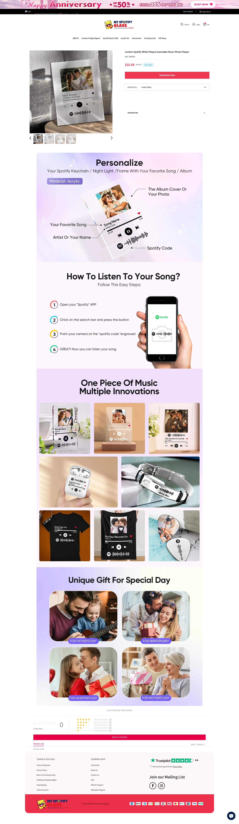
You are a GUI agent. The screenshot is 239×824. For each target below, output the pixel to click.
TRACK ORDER (188, 12)
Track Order (95, 765)
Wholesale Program (98, 790)
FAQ (92, 780)
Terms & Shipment (43, 765)
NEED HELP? (206, 12)
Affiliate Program (97, 785)
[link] (90, 38)
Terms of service (42, 790)
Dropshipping (42, 785)
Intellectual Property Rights (46, 780)
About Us (94, 770)
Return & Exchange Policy (46, 775)
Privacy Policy (42, 770)
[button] (184, 24)
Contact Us (95, 775)
